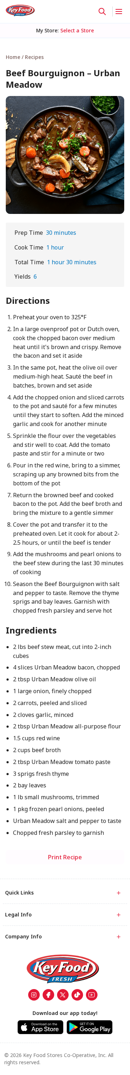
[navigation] (65, 56)
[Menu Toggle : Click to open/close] (118, 11)
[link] (20, 10)
